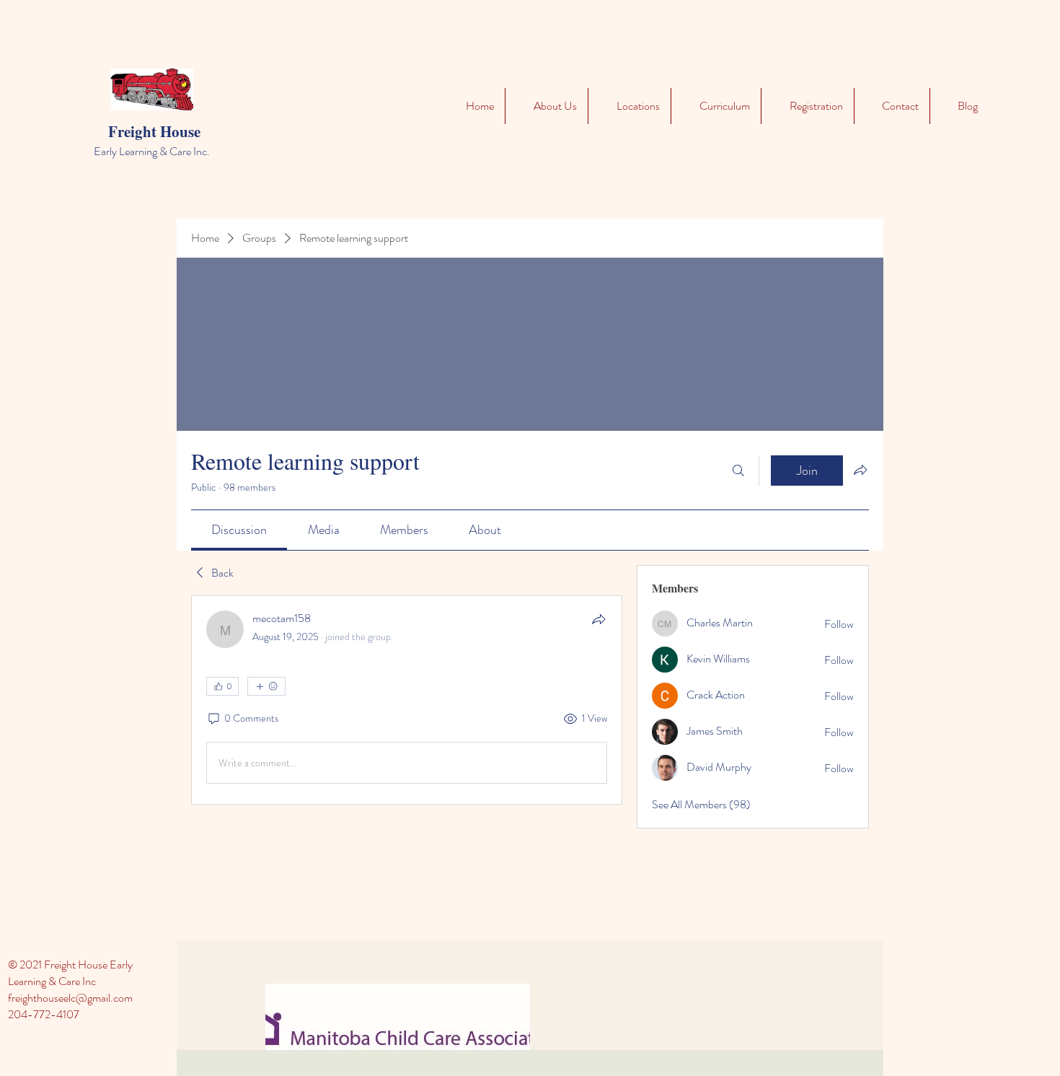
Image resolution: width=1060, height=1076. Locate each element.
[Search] (738, 470)
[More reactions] (266, 686)
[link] (239, 529)
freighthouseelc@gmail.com (70, 997)
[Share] (598, 619)
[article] (406, 700)
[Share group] (860, 469)
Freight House (154, 131)
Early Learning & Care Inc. (152, 151)
